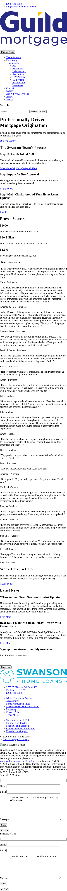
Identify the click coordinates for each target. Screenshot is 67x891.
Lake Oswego (19, 71)
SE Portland (18, 79)
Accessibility (12, 701)
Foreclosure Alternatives (18, 703)
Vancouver (17, 85)
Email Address (7, 655)
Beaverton (17, 68)
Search (9, 99)
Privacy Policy (13, 712)
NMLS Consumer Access (18, 698)
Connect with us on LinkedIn (20, 728)
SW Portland (18, 74)
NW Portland (19, 77)
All (14, 65)
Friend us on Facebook (17, 725)
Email (3, 791)
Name (3, 786)
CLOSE (4, 831)
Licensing (11, 709)
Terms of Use (12, 715)
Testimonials (12, 63)
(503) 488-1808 (14, 3)
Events (9, 91)
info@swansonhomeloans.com (21, 6)
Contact (10, 88)
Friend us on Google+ (17, 731)
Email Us (4, 212)
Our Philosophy (8, 141)
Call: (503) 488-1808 (26, 168)
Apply (9, 96)
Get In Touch (6, 583)
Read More (5, 617)
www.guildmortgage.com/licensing (17, 761)
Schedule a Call (7, 168)
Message (4, 819)
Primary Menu (7, 52)
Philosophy (11, 60)
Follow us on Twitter (16, 723)
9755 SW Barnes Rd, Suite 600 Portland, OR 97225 (21, 688)
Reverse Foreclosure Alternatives (22, 706)
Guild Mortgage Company (16, 739)
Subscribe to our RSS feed (19, 720)
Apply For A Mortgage (17, 93)
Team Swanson (13, 57)
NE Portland (18, 82)
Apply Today (6, 188)
